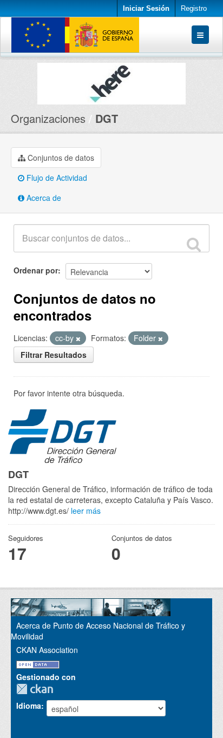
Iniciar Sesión (146, 8)
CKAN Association (47, 649)
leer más (86, 510)
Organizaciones (48, 118)
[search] (193, 244)
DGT (106, 118)
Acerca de (42, 197)
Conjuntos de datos (59, 157)
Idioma (28, 705)
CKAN (37, 689)
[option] (111, 81)
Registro (194, 8)
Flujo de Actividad (55, 177)
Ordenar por (36, 270)
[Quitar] (78, 338)
